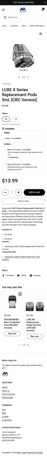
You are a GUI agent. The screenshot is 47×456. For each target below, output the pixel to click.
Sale (3, 410)
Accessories (7, 420)
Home (4, 26)
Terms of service (8, 394)
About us (5, 391)
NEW (23, 26)
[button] (5, 192)
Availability (9, 129)
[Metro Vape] (22, 9)
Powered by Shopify (35, 453)
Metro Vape (21, 453)
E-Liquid (5, 416)
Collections (14, 26)
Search (5, 387)
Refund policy (7, 397)
